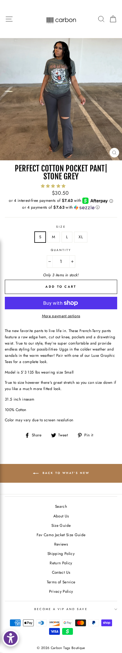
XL (81, 237)
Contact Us (61, 572)
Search (61, 506)
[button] (54, 186)
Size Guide (61, 525)
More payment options (61, 316)
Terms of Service (61, 582)
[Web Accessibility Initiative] (10, 638)
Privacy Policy (61, 591)
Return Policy (61, 563)
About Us (61, 516)
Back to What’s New (65, 473)
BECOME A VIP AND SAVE (60, 609)
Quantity (61, 250)
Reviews (61, 544)
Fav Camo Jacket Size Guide (61, 535)
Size (61, 227)
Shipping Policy (61, 553)
